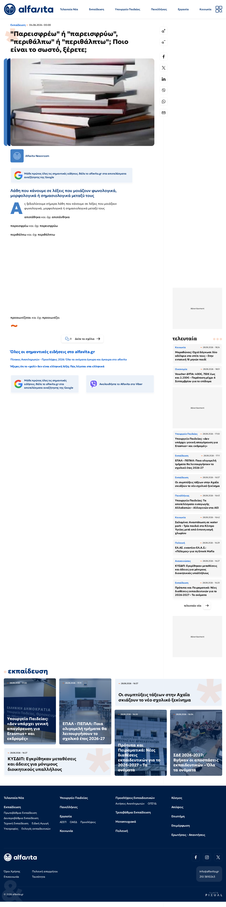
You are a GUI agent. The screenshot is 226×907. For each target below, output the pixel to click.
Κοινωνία (205, 9)
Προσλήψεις (88, 822)
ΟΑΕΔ (73, 822)
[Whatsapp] (163, 101)
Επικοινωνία (11, 876)
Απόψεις (177, 807)
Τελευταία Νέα (69, 9)
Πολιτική (121, 831)
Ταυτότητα (38, 876)
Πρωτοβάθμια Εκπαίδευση (20, 812)
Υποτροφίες (11, 828)
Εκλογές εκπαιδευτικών (36, 828)
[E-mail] (163, 113)
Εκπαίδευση (96, 9)
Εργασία (183, 9)
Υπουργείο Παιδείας (127, 9)
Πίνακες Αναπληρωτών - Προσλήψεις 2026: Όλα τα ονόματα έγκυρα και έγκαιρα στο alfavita (68, 359)
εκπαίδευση (28, 671)
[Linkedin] (163, 79)
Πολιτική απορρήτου (45, 871)
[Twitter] (163, 68)
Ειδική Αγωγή (40, 823)
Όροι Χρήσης (12, 871)
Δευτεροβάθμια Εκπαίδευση (21, 818)
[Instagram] (207, 857)
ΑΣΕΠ (63, 822)
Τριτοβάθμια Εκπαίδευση (133, 812)
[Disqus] (85, 446)
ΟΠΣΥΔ (152, 803)
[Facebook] (163, 56)
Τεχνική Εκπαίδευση (16, 823)
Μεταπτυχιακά (125, 821)
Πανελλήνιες (159, 9)
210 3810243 (207, 876)
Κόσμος (176, 798)
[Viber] (163, 90)
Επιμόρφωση (180, 825)
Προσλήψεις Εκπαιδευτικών (135, 798)
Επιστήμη (178, 816)
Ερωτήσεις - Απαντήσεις (188, 835)
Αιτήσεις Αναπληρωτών (129, 803)
